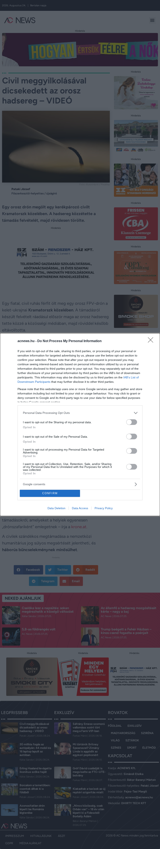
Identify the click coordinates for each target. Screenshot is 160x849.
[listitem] (80, 413)
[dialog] (80, 424)
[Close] (152, 341)
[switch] (131, 422)
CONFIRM (50, 493)
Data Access (80, 508)
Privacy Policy (104, 508)
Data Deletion (56, 508)
